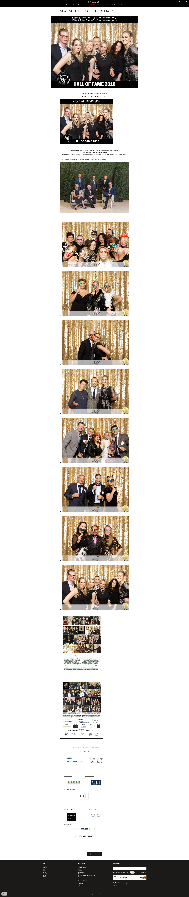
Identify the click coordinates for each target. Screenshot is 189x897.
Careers (80, 870)
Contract (45, 872)
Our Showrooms (82, 867)
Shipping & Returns (82, 885)
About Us (80, 866)
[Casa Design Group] (120, 883)
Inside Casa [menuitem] (115, 5)
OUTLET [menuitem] (93, 5)
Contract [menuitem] (107, 5)
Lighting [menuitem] (86, 5)
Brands (44, 866)
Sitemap (80, 877)
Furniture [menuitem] (68, 5)
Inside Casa (45, 874)
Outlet (79, 869)
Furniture (45, 867)
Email (115, 866)
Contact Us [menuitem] (123, 5)
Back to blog (96, 854)
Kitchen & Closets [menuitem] (77, 5)
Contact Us (45, 875)
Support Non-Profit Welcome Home (86, 875)
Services (44, 870)
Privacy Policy (81, 874)
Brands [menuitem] (61, 5)
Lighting (44, 869)
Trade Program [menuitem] (100, 5)
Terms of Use (81, 872)
